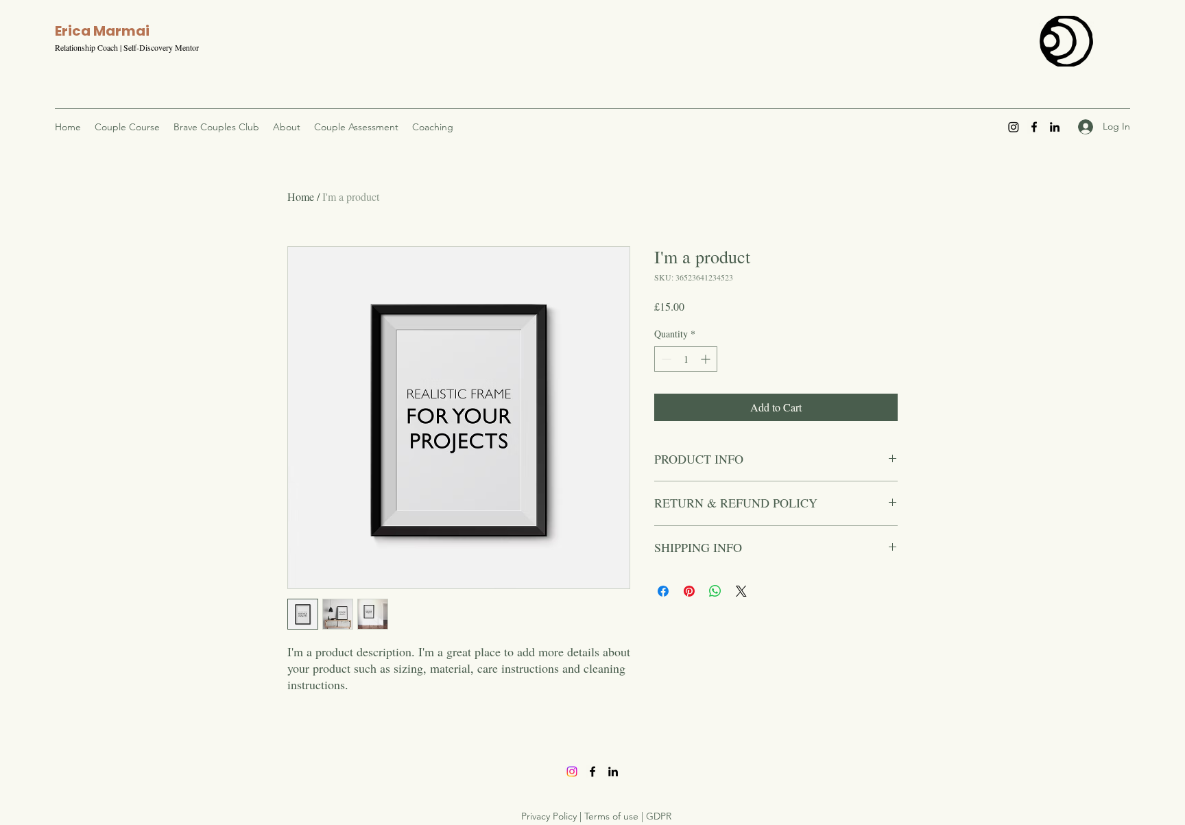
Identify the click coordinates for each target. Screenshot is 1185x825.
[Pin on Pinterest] (689, 591)
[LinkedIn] (1055, 127)
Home (300, 196)
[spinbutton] (685, 359)
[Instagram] (1013, 127)
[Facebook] (1034, 127)
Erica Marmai (102, 30)
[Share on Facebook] (663, 591)
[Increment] (706, 359)
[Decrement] (664, 359)
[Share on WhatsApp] (715, 591)
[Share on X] (741, 591)
